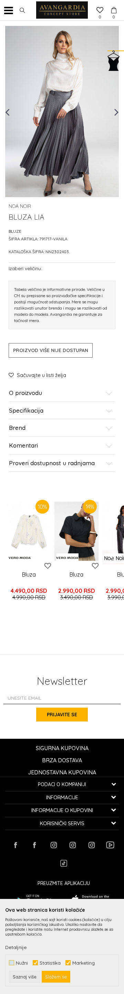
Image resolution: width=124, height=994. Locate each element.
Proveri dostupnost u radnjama (52, 463)
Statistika (50, 962)
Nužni (22, 962)
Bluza (29, 574)
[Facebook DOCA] (34, 845)
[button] (22, 10)
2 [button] (65, 192)
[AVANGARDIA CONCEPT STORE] (62, 10)
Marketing (83, 962)
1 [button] (59, 192)
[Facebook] (15, 845)
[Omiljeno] (99, 10)
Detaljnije (16, 947)
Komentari (23, 445)
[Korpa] (114, 3)
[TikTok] (64, 863)
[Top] (29, 531)
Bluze (15, 231)
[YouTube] (110, 845)
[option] (62, 111)
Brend (17, 428)
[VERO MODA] (20, 558)
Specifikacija (26, 410)
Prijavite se (62, 714)
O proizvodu (25, 393)
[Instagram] (53, 845)
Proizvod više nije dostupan (50, 350)
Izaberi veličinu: (25, 268)
